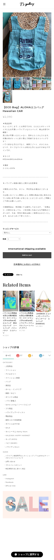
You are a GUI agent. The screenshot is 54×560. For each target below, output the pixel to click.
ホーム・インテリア (14, 389)
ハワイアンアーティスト (15, 412)
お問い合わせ (11, 461)
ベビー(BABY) (11, 443)
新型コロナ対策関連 (14, 420)
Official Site (11, 486)
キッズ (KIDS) (11, 439)
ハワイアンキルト (13, 447)
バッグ (8, 382)
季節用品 (9, 416)
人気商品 (9, 366)
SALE (8, 428)
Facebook (10, 482)
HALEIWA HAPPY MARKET (18, 435)
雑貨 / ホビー (11, 393)
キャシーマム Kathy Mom (17, 432)
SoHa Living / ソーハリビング (18, 405)
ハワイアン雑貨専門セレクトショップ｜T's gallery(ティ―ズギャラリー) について (28, 457)
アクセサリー (11, 374)
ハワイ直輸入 (11, 401)
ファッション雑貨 (13, 378)
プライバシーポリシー (14, 465)
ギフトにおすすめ (13, 424)
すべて (8, 355)
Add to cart (27, 255)
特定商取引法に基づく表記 (15, 469)
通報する (19, 275)
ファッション (11, 370)
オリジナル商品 (12, 397)
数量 (4, 239)
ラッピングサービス (11, 229)
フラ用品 (9, 408)
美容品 (8, 385)
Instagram (10, 479)
